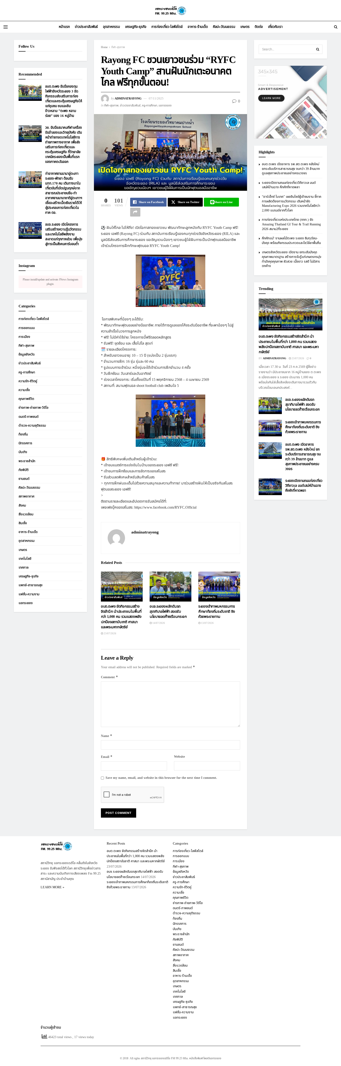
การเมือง (24, 336)
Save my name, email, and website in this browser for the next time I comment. (161, 777)
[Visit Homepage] (170, 10)
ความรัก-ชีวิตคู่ (28, 381)
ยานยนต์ (24, 478)
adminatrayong (128, 98)
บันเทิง (23, 452)
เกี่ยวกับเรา (275, 27)
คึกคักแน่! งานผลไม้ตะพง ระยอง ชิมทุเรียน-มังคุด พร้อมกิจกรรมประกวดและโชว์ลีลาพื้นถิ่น (291, 240)
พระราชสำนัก (27, 461)
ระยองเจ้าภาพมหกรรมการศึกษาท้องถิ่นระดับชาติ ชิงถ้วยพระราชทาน (216, 612)
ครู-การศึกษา (149, 105)
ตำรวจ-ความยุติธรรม (32, 425)
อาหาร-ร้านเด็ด (198, 27)
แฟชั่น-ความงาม (29, 594)
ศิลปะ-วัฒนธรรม (224, 27)
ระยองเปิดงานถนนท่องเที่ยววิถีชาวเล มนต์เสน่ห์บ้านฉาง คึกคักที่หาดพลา (289, 185)
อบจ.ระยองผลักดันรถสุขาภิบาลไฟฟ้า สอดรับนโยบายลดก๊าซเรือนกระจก (168, 612)
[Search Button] (336, 27)
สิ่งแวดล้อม (26, 514)
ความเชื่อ (24, 390)
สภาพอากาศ (26, 496)
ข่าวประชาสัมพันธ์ (86, 27)
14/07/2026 (158, 623)
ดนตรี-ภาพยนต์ (29, 416)
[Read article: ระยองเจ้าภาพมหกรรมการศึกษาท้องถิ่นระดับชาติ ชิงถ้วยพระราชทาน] (219, 587)
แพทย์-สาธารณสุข (30, 585)
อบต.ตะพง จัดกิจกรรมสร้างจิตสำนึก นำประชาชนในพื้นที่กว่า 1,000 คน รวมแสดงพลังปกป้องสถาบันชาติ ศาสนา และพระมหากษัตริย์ (121, 617)
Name (106, 736)
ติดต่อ (259, 27)
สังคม (22, 505)
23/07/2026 (109, 633)
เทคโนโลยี (25, 558)
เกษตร (245, 27)
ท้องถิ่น (23, 434)
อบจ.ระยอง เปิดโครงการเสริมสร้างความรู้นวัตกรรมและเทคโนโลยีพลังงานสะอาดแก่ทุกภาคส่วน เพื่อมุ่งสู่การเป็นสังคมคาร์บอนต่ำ (63, 234)
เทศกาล (24, 567)
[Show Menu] (5, 27)
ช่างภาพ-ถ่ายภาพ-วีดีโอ (33, 407)
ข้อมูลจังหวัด (160, 597)
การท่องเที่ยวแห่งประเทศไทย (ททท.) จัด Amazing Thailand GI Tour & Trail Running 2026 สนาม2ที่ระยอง (291, 224)
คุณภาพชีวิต (26, 398)
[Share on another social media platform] (135, 212)
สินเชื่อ (23, 523)
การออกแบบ (27, 328)
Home (104, 47)
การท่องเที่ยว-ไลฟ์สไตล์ (167, 27)
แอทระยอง (165, 105)
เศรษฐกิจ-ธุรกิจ (135, 27)
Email (107, 756)
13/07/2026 (207, 623)
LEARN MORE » (52, 887)
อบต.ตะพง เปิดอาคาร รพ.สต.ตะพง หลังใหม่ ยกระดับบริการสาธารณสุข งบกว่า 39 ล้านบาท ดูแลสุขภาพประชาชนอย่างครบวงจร (291, 169)
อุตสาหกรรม (111, 27)
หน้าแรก (64, 27)
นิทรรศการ (25, 443)
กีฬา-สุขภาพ (118, 47)
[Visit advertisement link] (290, 102)
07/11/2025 (156, 98)
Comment (109, 677)
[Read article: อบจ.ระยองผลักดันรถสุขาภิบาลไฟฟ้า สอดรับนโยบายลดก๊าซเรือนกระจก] (170, 587)
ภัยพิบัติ (24, 469)
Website (179, 756)
